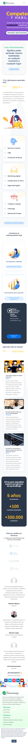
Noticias (7, 453)
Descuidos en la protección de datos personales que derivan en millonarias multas (14, 450)
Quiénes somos (14, 69)
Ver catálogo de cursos (14, 266)
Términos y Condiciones (8, 722)
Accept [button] (14, 741)
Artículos (7, 378)
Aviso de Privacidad (7, 724)
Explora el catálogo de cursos (14, 222)
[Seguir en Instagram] (14, 680)
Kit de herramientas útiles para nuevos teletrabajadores (13, 412)
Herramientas (8, 415)
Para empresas (6, 712)
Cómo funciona (6, 709)
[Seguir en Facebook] (6, 680)
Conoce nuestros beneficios (14, 298)
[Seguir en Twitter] (10, 680)
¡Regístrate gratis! (14, 336)
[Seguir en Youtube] (22, 680)
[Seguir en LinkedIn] (18, 680)
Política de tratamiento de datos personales (13, 720)
